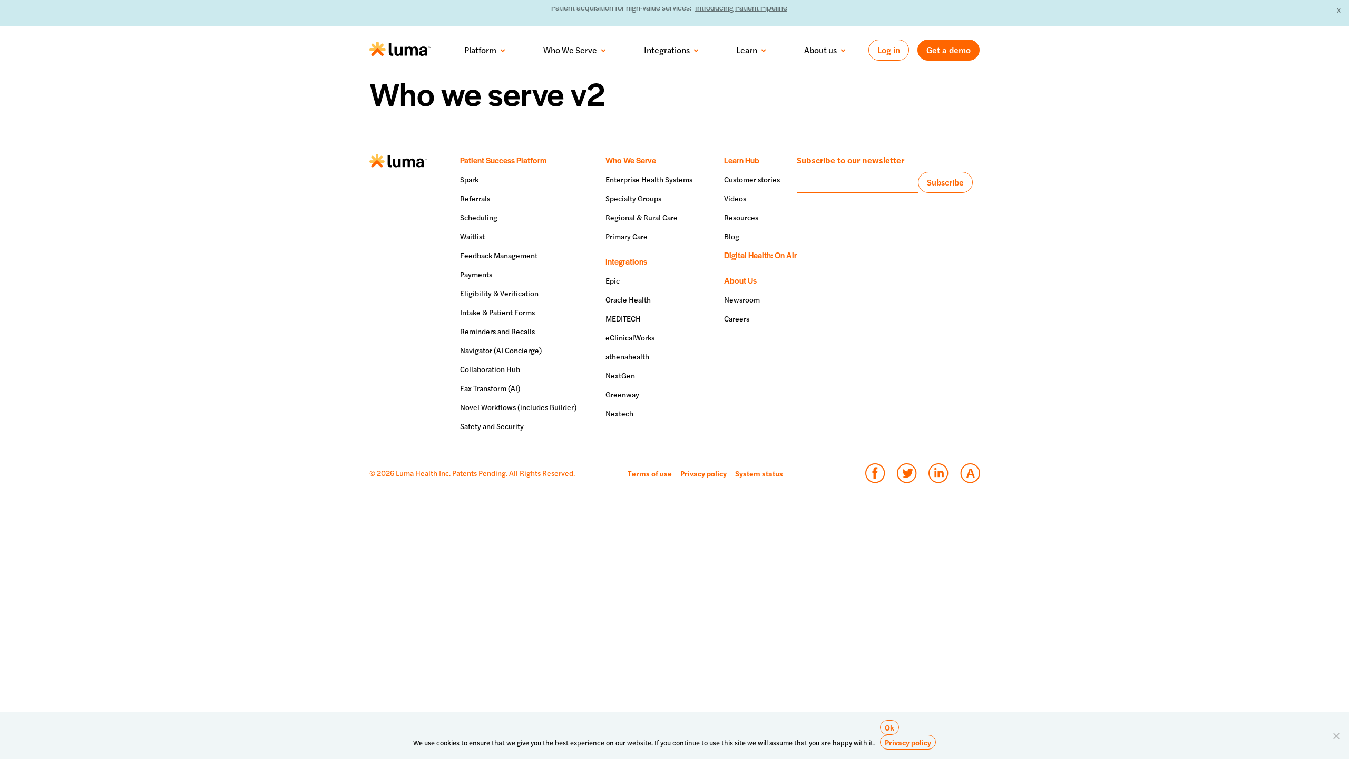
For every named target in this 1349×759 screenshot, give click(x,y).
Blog (731, 236)
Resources (741, 217)
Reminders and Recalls (497, 331)
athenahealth (627, 356)
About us (820, 50)
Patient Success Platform (503, 160)
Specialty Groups (633, 198)
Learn (746, 50)
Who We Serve (570, 50)
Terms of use (650, 473)
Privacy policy (703, 473)
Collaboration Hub (490, 369)
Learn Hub (741, 160)
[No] (1336, 736)
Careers (736, 318)
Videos (735, 198)
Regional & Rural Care (641, 217)
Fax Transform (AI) (490, 388)
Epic (612, 280)
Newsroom (742, 299)
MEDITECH (623, 318)
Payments (476, 274)
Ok (889, 727)
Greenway (622, 394)
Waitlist (472, 236)
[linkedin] (938, 473)
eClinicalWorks (629, 337)
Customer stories (752, 179)
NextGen (620, 375)
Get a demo (948, 50)
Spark (469, 179)
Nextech (619, 413)
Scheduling (478, 217)
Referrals (475, 198)
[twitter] (906, 473)
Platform (480, 50)
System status (759, 473)
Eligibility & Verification (499, 293)
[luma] (400, 50)
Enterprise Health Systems (648, 179)
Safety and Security (492, 426)
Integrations (667, 50)
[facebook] (875, 473)
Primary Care (626, 236)
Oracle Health (628, 299)
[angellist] (970, 473)
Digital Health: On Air (760, 254)
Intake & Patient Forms (497, 312)
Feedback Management (498, 255)
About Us (740, 280)
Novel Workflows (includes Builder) (518, 407)
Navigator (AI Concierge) (501, 350)
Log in (888, 50)
